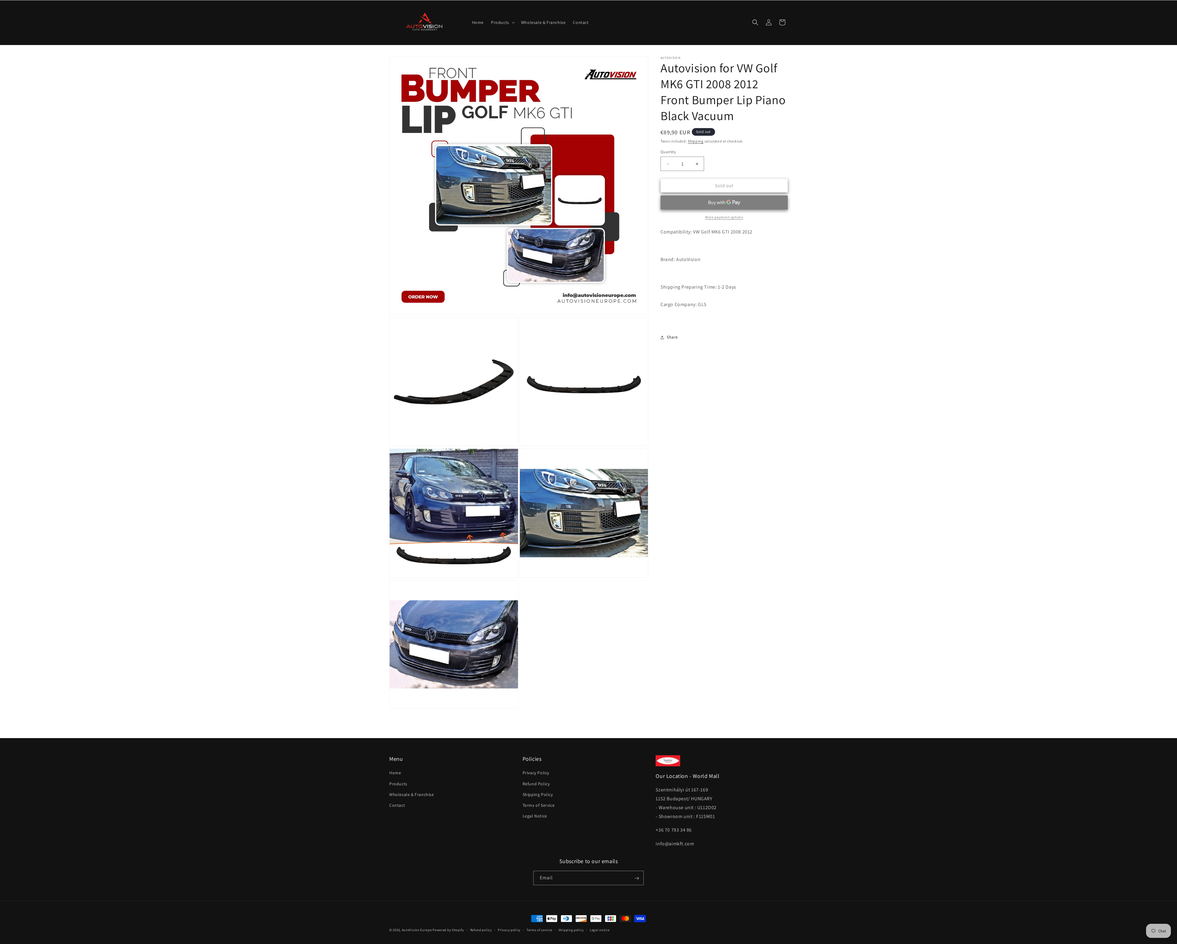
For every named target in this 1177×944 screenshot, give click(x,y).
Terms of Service (539, 805)
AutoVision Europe (417, 930)
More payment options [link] (724, 217)
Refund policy (481, 929)
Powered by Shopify (448, 930)
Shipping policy (571, 929)
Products (398, 784)
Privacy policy (509, 929)
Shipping (695, 141)
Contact (397, 805)
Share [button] (672, 337)
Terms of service (539, 929)
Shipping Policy (538, 794)
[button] (502, 22)
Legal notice (599, 929)
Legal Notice (535, 816)
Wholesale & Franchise (411, 794)
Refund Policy (536, 784)
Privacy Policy (536, 773)
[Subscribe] (636, 878)
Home (395, 773)
